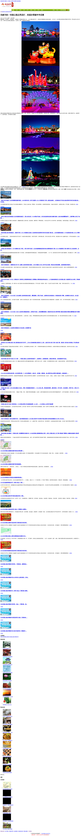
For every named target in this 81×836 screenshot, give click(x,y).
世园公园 (2, 636)
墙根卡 (6, 1)
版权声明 (11, 831)
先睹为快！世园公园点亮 (8, 805)
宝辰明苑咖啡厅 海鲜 (7, 748)
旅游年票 (2, 1)
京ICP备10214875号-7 (45, 833)
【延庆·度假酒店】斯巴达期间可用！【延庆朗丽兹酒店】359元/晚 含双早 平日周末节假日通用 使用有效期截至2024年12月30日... (32, 418)
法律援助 (16, 831)
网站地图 (25, 831)
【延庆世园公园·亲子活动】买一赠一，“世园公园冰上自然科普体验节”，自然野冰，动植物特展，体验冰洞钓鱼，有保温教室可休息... (33, 358)
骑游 (31, 10)
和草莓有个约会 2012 (7, 704)
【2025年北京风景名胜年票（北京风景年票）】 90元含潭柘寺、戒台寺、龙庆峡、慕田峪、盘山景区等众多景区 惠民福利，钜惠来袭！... (34, 373)
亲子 (28, 10)
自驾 (24, 10)
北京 (5, 11)
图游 (42, 10)
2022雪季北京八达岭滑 (7, 796)
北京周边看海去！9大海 (8, 696)
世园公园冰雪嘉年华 (14, 636)
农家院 (15, 1)
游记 (35, 10)
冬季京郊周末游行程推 (7, 672)
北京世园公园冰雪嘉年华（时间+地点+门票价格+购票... (14, 590)
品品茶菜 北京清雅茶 (7, 764)
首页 (13, 10)
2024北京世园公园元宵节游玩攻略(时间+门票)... (12, 495)
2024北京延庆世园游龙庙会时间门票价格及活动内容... (13, 550)
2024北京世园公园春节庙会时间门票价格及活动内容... (13, 522)
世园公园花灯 (7, 636)
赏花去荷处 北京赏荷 (7, 680)
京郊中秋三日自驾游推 (7, 656)
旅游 (3, 11)
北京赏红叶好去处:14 (7, 688)
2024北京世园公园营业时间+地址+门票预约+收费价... (13, 509)
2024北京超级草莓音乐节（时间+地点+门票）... (12, 482)
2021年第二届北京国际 (7, 829)
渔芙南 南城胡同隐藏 (7, 772)
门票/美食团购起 (64, 10)
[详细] (77, 204)
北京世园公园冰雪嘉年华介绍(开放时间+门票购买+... (13, 631)
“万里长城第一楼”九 (7, 813)
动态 (17, 10)
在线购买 (2, 206)
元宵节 (23, 186)
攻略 (20, 10)
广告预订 (30, 831)
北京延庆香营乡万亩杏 (7, 788)
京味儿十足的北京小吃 (7, 716)
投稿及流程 (20, 831)
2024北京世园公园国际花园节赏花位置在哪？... (12, 450)
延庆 (11, 11)
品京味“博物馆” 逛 (7, 648)
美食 (54, 10)
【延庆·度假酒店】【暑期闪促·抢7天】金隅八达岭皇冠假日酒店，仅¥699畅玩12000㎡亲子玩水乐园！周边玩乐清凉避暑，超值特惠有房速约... (35, 264)
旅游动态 (8, 11)
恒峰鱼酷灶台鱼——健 (7, 732)
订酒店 (9, 1)
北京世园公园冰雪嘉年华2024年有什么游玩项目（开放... (14, 577)
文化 (57, 10)
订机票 (12, 1)
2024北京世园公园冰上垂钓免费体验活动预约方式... (13, 536)
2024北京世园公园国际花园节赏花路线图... (11, 464)
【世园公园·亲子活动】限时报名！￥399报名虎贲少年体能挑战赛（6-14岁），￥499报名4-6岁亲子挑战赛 (26, 404)
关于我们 (7, 831)
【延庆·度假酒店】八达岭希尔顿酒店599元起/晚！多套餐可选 (15, 328)
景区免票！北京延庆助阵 (8, 821)
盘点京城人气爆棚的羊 (7, 740)
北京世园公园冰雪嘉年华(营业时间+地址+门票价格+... (13, 617)
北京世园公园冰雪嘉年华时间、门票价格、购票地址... (13, 564)
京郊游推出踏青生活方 (7, 664)
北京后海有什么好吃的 (7, 724)
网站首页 (2, 831)
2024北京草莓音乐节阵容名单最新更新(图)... (11, 477)
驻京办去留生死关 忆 (7, 756)
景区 (38, 10)
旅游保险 (19, 1)
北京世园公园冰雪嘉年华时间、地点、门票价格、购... (13, 604)
